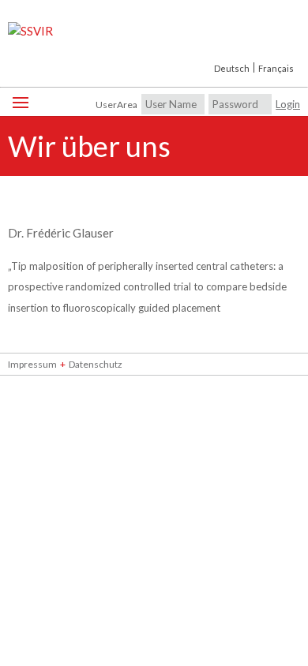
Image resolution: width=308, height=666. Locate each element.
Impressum (32, 364)
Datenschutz (95, 364)
